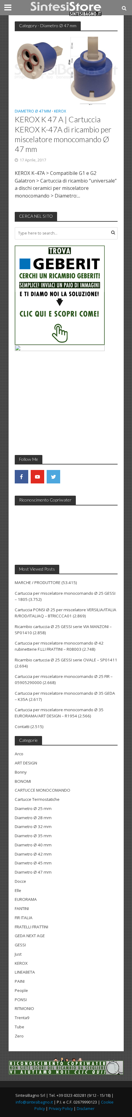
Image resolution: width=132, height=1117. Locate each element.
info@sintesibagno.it (34, 1102)
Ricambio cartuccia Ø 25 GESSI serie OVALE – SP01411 (66, 660)
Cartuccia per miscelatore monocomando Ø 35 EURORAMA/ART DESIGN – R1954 (59, 713)
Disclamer (86, 1108)
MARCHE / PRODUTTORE (37, 582)
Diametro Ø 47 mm (33, 111)
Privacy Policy (61, 1108)
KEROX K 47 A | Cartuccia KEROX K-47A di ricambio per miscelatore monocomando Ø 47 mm (63, 134)
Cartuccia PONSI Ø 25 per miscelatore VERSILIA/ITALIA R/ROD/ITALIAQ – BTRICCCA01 (65, 613)
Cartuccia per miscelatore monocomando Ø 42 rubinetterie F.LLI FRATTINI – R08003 (59, 646)
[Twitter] (53, 476)
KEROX (60, 111)
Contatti (22, 726)
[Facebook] (21, 476)
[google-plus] (69, 476)
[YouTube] (37, 476)
